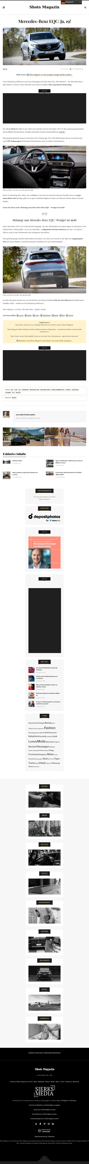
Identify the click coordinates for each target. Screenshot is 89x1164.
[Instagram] (48, 1124)
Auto (37, 315)
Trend (70, 315)
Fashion (49, 728)
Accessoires (68, 1082)
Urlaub (42, 762)
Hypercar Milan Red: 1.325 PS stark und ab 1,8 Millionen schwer (69, 461)
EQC (12, 389)
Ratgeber (43, 754)
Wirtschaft (36, 766)
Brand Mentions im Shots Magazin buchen (44, 1114)
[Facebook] (40, 1124)
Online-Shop (32, 750)
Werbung (56, 763)
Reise (56, 315)
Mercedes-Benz (45, 389)
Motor (5, 69)
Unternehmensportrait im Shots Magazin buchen (44, 1119)
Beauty (48, 723)
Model (48, 742)
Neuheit (68, 389)
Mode (29, 315)
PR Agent (64, 1100)
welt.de (62, 132)
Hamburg (31, 733)
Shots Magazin (44, 1069)
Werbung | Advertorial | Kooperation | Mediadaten (44, 1053)
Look (55, 736)
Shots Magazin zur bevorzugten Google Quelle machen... (51, 75)
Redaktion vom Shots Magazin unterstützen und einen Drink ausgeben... (45, 341)
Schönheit (46, 315)
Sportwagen (38, 759)
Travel (62, 1082)
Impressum (51, 1136)
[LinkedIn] (53, 1124)
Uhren (36, 763)
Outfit (38, 750)
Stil (63, 315)
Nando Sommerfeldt (58, 389)
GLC (20, 389)
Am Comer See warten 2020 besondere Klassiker (21, 438)
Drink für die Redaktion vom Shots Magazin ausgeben (44, 1105)
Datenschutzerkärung (41, 1136)
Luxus (20, 315)
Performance (44, 750)
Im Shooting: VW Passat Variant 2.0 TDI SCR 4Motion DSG (68, 473)
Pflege (51, 750)
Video (47, 763)
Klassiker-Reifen (17, 461)
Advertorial (33, 723)
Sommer (31, 759)
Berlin (53, 723)
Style (45, 758)
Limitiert (49, 736)
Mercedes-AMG (34, 389)
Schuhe (56, 754)
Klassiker (53, 733)
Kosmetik (42, 736)
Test (52, 759)
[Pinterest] (44, 1124)
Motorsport (55, 742)
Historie (42, 733)
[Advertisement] (45, 108)
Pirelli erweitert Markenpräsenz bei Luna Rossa (46, 677)
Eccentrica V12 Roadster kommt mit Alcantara (46, 669)
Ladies (35, 1082)
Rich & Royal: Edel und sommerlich (69, 438)
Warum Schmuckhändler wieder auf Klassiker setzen (46, 686)
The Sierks (73, 1100)
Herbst (37, 733)
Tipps (57, 758)
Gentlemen (41, 1082)
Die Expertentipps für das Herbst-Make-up (48, 694)
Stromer (8, 392)
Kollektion (33, 736)
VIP (51, 763)
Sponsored (76, 1082)
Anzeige (41, 723)
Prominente (33, 754)
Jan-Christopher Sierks (25, 415)
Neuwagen (75, 389)
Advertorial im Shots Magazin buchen (44, 1110)
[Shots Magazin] (44, 7)
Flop (15, 389)
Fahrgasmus (40, 728)
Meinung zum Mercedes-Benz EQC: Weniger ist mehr (44, 220)
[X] (36, 1124)
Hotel (47, 732)
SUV (13, 392)
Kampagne (25, 389)
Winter (30, 766)
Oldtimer (52, 747)
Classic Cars (32, 728)
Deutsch (69, 2)
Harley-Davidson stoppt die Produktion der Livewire (25, 473)
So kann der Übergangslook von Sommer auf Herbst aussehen (48, 703)
